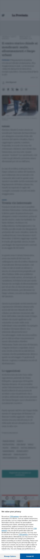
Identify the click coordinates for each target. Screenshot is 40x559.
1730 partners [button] (14, 516)
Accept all (30, 556)
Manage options (10, 556)
